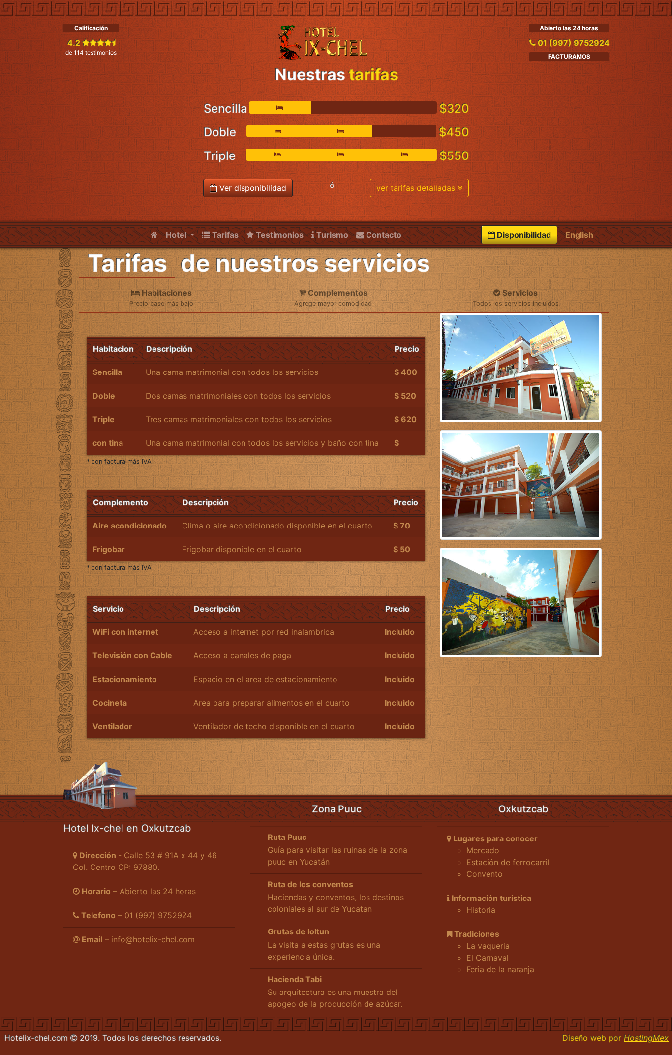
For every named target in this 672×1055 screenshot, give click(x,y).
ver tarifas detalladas (417, 188)
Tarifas (224, 235)
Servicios (516, 297)
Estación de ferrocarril (508, 862)
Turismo (331, 235)
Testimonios (279, 235)
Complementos (333, 297)
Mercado (482, 850)
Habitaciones (161, 297)
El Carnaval (487, 957)
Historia (480, 910)
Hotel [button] (177, 235)
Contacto (382, 235)
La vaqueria (488, 946)
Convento (484, 874)
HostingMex (645, 1037)
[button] (336, 850)
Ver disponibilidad (251, 188)
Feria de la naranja (500, 969)
